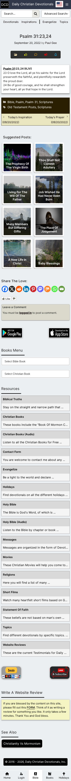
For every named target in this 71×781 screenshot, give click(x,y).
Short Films (10, 592)
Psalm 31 (9, 68)
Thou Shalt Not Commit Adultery (49, 163)
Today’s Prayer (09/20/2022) (56, 119)
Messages (9, 539)
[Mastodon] (40, 289)
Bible (10, 102)
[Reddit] (19, 289)
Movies (8, 557)
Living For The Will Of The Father (17, 195)
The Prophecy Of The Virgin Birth (17, 165)
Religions (9, 574)
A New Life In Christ (17, 261)
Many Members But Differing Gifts (17, 227)
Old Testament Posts (21, 107)
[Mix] (47, 289)
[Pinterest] (33, 289)
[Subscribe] (60, 672)
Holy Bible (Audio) (15, 522)
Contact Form (12, 452)
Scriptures (46, 102)
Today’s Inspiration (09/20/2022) (17, 119)
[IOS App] (59, 333)
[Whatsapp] (54, 289)
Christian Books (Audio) (18, 434)
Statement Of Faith (15, 609)
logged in (25, 312)
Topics (64, 22)
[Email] (61, 289)
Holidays (8, 487)
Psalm (20, 102)
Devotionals (11, 22)
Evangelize (50, 22)
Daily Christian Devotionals (32, 4)
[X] (12, 289)
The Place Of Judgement (49, 229)
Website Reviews (14, 645)
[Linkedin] (26, 289)
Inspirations (29, 22)
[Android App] (11, 333)
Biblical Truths (12, 399)
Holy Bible (9, 504)
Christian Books (13, 416)
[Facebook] (5, 289)
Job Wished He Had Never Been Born (49, 195)
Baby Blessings (49, 263)
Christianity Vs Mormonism (21, 743)
